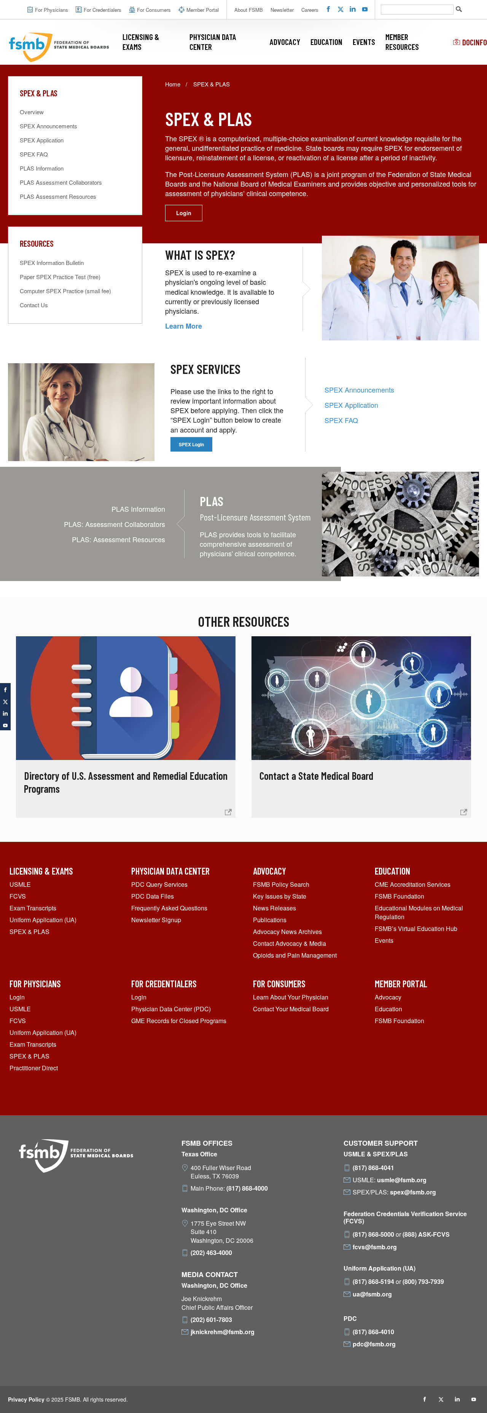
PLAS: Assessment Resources (118, 539)
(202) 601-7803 (211, 1320)
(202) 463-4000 (211, 1253)
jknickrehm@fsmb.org (223, 1332)
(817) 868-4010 (373, 1332)
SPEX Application (351, 405)
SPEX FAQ (341, 420)
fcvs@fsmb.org (375, 1247)
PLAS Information (138, 509)
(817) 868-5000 (373, 1234)
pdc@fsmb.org (374, 1344)
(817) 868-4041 (373, 1168)
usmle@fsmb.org (402, 1180)
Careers (309, 9)
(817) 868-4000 (247, 1188)
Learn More (183, 326)
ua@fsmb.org (372, 1294)
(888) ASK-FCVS (426, 1234)
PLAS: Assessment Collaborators (114, 524)
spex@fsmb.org (413, 1192)
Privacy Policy (26, 1399)
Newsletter (282, 9)
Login (183, 213)
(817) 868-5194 (373, 1281)
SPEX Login (191, 444)
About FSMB (248, 9)
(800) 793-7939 (423, 1281)
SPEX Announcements (359, 389)
